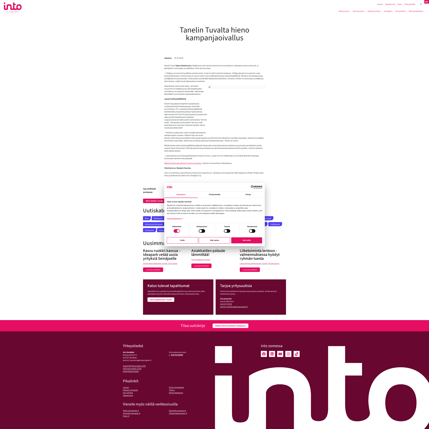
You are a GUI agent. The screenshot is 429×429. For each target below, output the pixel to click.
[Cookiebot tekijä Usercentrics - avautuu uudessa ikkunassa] (252, 187)
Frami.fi (126, 416)
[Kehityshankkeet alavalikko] (424, 11)
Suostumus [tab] (181, 194)
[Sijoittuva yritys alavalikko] (381, 11)
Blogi (147, 218)
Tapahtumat (128, 395)
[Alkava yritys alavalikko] (350, 11)
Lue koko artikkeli (154, 270)
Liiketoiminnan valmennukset (250, 263)
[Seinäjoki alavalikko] (392, 11)
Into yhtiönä (128, 393)
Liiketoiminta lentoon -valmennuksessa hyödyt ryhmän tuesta (260, 255)
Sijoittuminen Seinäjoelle (154, 224)
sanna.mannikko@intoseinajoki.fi (234, 307)
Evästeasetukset (131, 371)
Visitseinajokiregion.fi (178, 413)
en (426, 2)
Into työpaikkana (197, 260)
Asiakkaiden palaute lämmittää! (208, 253)
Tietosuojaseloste (132, 369)
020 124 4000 (177, 355)
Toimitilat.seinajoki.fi (131, 413)
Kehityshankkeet (176, 393)
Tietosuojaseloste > (175, 219)
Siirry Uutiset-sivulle (154, 201)
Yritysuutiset (172, 263)
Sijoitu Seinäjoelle (176, 387)
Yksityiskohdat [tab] (214, 194)
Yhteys (172, 390)
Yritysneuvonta (273, 263)
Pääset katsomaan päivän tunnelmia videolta (183, 163)
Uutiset (164, 263)
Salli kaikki (247, 240)
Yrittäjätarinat (275, 224)
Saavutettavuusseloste (134, 366)
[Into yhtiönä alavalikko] (406, 11)
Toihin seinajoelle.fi (131, 410)
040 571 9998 (226, 304)
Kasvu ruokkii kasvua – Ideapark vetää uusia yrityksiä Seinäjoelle (162, 255)
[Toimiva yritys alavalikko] (364, 11)
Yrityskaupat (149, 230)
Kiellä (182, 240)
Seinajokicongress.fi (177, 410)
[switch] (202, 231)
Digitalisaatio (158, 218)
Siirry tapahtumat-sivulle (161, 299)
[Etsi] (421, 4)
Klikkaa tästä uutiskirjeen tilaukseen (230, 326)
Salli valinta (214, 240)
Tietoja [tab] (248, 194)
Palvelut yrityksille (130, 390)
